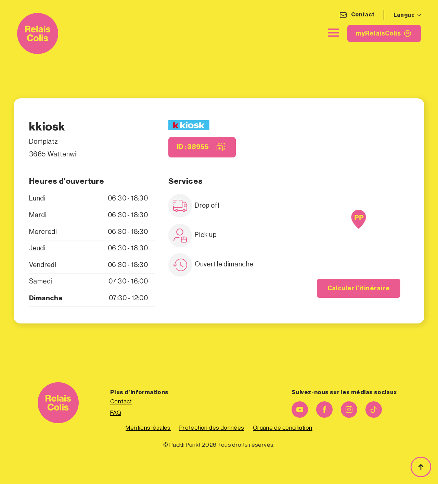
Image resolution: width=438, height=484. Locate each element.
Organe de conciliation (282, 428)
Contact (363, 14)
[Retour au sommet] (421, 467)
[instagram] (349, 409)
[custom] (373, 409)
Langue (404, 15)
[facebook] (324, 409)
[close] (333, 32)
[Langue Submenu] (418, 15)
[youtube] (300, 409)
